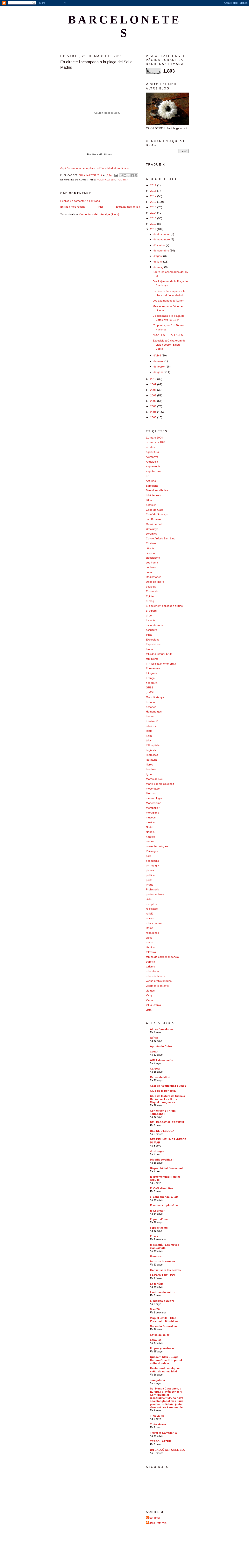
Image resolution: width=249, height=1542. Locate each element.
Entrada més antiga (128, 206)
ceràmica (151, 533)
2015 (153, 207)
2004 (153, 411)
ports (149, 880)
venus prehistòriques (159, 980)
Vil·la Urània (153, 1004)
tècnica (150, 947)
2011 (153, 229)
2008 (153, 389)
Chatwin (151, 543)
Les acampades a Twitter (168, 300)
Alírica (154, 1037)
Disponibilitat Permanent (166, 1168)
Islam (149, 730)
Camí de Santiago (157, 514)
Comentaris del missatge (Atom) (99, 214)
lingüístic (151, 750)
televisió (151, 951)
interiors (151, 726)
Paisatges (152, 851)
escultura (151, 629)
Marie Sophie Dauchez (160, 783)
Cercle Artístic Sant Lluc (160, 538)
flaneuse (155, 1256)
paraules (155, 1339)
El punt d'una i (159, 1219)
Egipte (150, 596)
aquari (154, 1051)
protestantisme (155, 894)
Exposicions (153, 644)
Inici (100, 206)
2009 (153, 384)
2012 (153, 223)
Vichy (149, 995)
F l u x (154, 1236)
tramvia (150, 961)
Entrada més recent (72, 206)
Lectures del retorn (162, 1292)
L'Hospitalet (153, 745)
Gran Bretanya (155, 697)
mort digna (152, 812)
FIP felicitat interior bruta (161, 663)
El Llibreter (157, 1210)
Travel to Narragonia (163, 1432)
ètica (149, 634)
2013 (153, 218)
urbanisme (152, 971)
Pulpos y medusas (162, 1348)
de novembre (162, 239)
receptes (151, 904)
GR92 (149, 687)
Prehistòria (152, 889)
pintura (150, 870)
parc (148, 855)
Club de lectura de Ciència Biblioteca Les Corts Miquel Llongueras (167, 1099)
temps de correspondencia (162, 956)
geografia (152, 682)
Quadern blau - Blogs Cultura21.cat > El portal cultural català (166, 1360)
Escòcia (150, 620)
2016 (153, 201)
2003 (153, 417)
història (150, 702)
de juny (158, 261)
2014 (153, 212)
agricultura (152, 451)
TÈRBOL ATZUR (160, 1441)
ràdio (149, 899)
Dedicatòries (153, 576)
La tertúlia (156, 1283)
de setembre (161, 250)
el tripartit (151, 610)
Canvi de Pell (154, 524)
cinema (150, 553)
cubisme (151, 567)
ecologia (151, 586)
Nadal (149, 827)
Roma (149, 927)
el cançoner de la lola (164, 1196)
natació (150, 836)
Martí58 (155, 1309)
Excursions (152, 639)
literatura (151, 759)
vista (149, 1009)
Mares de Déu (154, 778)
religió (149, 913)
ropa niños (152, 932)
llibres (149, 764)
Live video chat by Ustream (99, 154)
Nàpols (150, 831)
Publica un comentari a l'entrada (80, 200)
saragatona (157, 1380)
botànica (151, 504)
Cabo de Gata (154, 509)
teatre (149, 942)
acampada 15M (106, 180)
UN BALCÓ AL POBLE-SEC (167, 1449)
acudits (150, 447)
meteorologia (154, 798)
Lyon (149, 774)
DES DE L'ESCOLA (162, 1130)
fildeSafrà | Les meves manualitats (164, 1246)
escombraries (154, 625)
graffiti (149, 692)
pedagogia (152, 865)
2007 (153, 395)
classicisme (153, 557)
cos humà (152, 562)
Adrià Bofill (153, 1517)
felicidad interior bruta (159, 653)
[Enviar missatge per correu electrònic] (115, 175)
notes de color (159, 1334)
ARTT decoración (161, 1060)
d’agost (158, 255)
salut (149, 937)
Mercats (151, 793)
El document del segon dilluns (164, 605)
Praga (149, 884)
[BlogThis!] (125, 175)
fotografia (152, 673)
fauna (149, 649)
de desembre (162, 234)
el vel (149, 615)
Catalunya (152, 528)
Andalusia (152, 461)
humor (150, 716)
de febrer (159, 366)
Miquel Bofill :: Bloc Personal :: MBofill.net (165, 1319)
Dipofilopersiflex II (162, 1159)
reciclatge (152, 908)
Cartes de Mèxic (160, 1077)
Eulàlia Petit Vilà (157, 1522)
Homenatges (154, 711)
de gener (159, 372)
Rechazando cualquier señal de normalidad (165, 1370)
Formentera (153, 668)
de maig (158, 267)
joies (149, 740)
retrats (150, 918)
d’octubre (159, 245)
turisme (150, 966)
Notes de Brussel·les (164, 1326)
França (150, 678)
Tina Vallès (157, 1415)
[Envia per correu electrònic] (121, 175)
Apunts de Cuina (161, 1046)
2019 (153, 185)
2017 (153, 196)
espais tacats (159, 1227)
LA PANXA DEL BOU (163, 1275)
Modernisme (153, 802)
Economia (152, 591)
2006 (153, 400)
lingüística (152, 754)
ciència (150, 548)
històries (151, 706)
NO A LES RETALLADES (168, 334)
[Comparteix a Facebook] (132, 175)
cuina (149, 572)
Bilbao (149, 500)
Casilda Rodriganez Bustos (168, 1085)
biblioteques (153, 495)
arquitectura (153, 471)
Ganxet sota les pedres (165, 1270)
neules (150, 841)
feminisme (152, 658)
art (147, 476)
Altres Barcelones (162, 1029)
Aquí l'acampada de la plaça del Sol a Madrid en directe (94, 168)
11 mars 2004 (154, 437)
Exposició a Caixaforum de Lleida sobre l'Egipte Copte (169, 344)
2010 (153, 379)
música (150, 822)
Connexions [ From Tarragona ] (162, 1112)
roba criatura (154, 923)
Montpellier (153, 807)
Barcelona (152, 485)
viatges (150, 990)
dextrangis (157, 1151)
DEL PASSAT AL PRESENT (167, 1122)
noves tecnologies (157, 846)
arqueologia (153, 466)
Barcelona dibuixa (157, 490)
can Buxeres (153, 519)
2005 (153, 406)
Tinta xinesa (158, 1424)
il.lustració (152, 721)
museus (151, 817)
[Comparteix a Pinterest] (136, 175)
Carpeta (155, 1068)
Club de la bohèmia (163, 1090)
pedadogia (152, 860)
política (122, 180)
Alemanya (152, 456)
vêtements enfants (157, 985)
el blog (150, 600)
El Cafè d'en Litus (161, 1188)
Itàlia (149, 735)
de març (158, 361)
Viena (149, 1000)
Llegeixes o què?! (162, 1300)
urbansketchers (155, 976)
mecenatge (153, 788)
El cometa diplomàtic (164, 1205)
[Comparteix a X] (129, 175)
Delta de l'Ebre (155, 581)
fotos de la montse (162, 1261)
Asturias (151, 480)
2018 (153, 190)
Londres (151, 769)
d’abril (157, 355)
